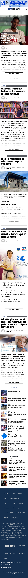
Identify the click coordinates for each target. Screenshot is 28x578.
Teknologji (16, 508)
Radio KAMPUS (21, 513)
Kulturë (13, 503)
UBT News (9, 48)
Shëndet (21, 503)
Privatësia (22, 553)
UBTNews (9, 98)
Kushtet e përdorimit (10, 553)
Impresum (22, 545)
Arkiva (5, 558)
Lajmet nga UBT (8, 513)
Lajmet (6, 493)
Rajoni (20, 493)
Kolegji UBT (15, 518)
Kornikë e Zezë (14, 498)
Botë (5, 498)
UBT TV (6, 518)
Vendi (13, 493)
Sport (5, 503)
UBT (19, 127)
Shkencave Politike (11, 127)
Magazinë (6, 508)
